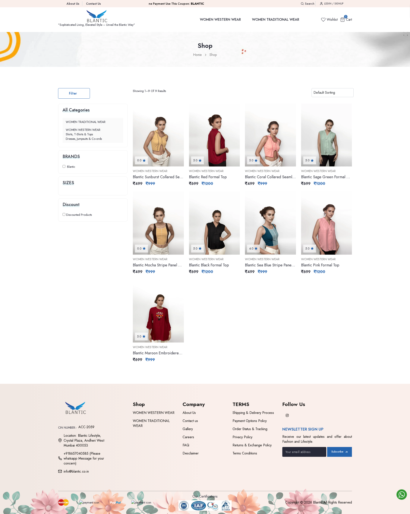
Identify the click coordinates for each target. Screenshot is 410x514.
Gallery (188, 428)
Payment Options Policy (250, 420)
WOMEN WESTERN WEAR (220, 20)
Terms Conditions (245, 453)
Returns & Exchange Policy (252, 445)
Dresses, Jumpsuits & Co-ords (84, 139)
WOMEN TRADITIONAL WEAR (275, 20)
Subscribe (337, 452)
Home (197, 54)
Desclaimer (191, 453)
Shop (213, 54)
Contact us (190, 420)
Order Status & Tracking (250, 428)
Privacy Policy (242, 437)
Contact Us (93, 3)
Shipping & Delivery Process (253, 412)
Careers (188, 437)
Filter (73, 93)
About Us (73, 3)
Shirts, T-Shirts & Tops (79, 134)
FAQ (186, 445)
